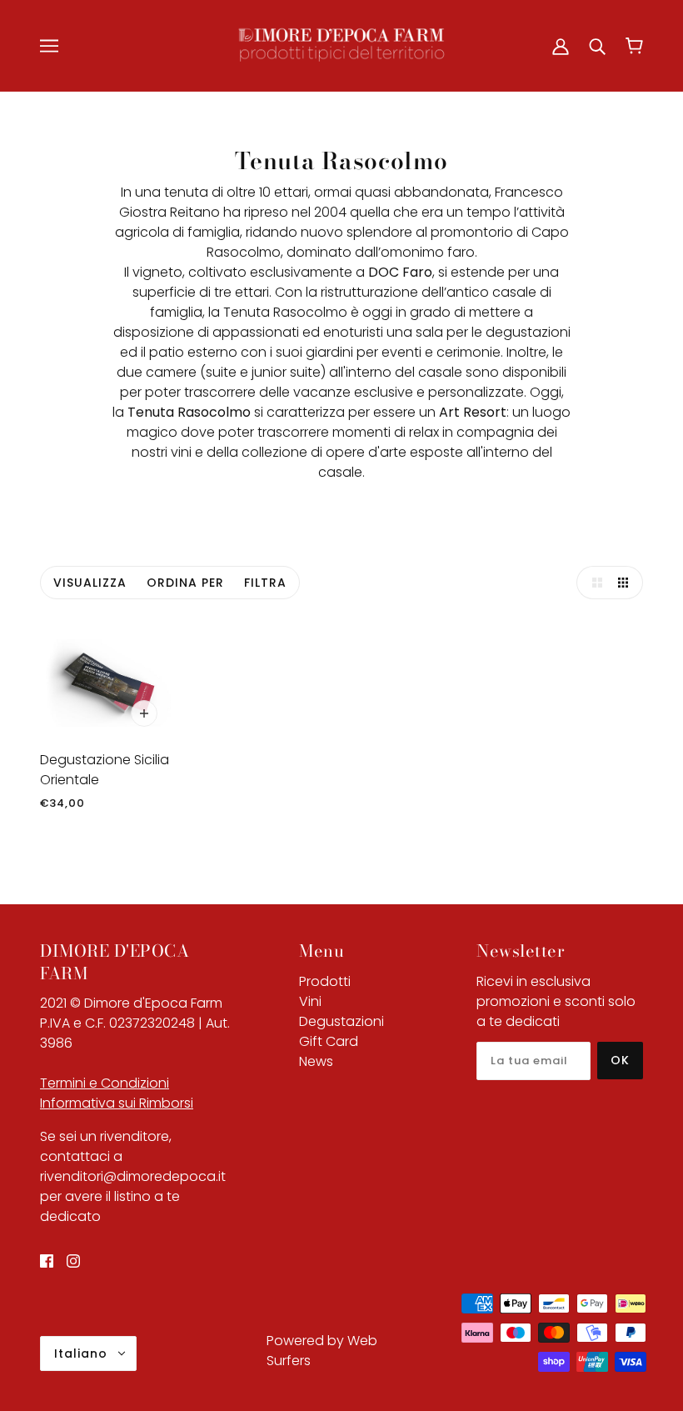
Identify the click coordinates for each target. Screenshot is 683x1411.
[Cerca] (597, 46)
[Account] (560, 46)
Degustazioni (341, 1021)
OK (620, 1060)
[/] (341, 44)
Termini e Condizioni (104, 1083)
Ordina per (185, 582)
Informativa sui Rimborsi (116, 1103)
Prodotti (325, 981)
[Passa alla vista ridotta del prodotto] (626, 582)
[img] (46, 1260)
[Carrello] (634, 46)
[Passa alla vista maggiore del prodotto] (593, 582)
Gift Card (328, 1041)
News (316, 1061)
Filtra (265, 582)
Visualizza (90, 582)
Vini (310, 1001)
